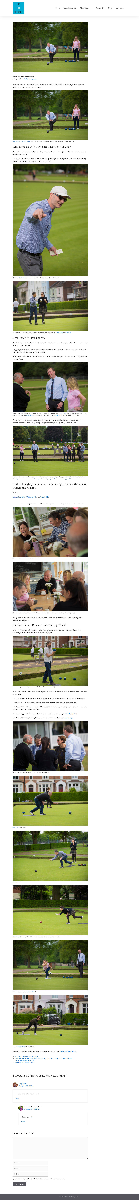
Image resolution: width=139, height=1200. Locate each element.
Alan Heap (68, 332)
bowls (16, 1058)
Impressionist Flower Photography (25, 1060)
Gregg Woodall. (67, 479)
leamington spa (29, 1058)
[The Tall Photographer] (19, 8)
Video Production (70, 8)
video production (59, 1058)
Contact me (120, 8)
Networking (26, 1056)
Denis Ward (58, 415)
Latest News (18, 1056)
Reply (17, 1098)
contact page (69, 718)
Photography (84, 8)
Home (57, 8)
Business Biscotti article (68, 1051)
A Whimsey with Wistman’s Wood (24, 1062)
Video (51, 1058)
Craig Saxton (16, 141)
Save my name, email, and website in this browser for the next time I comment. (41, 1179)
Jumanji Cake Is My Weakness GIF (24, 497)
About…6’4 (100, 8)
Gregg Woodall (22, 277)
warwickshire (68, 1058)
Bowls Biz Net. (71, 714)
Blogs (110, 8)
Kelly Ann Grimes (26, 141)
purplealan (22, 1084)
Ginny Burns (59, 332)
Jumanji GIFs (44, 497)
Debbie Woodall (43, 479)
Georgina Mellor (52, 479)
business (21, 1058)
